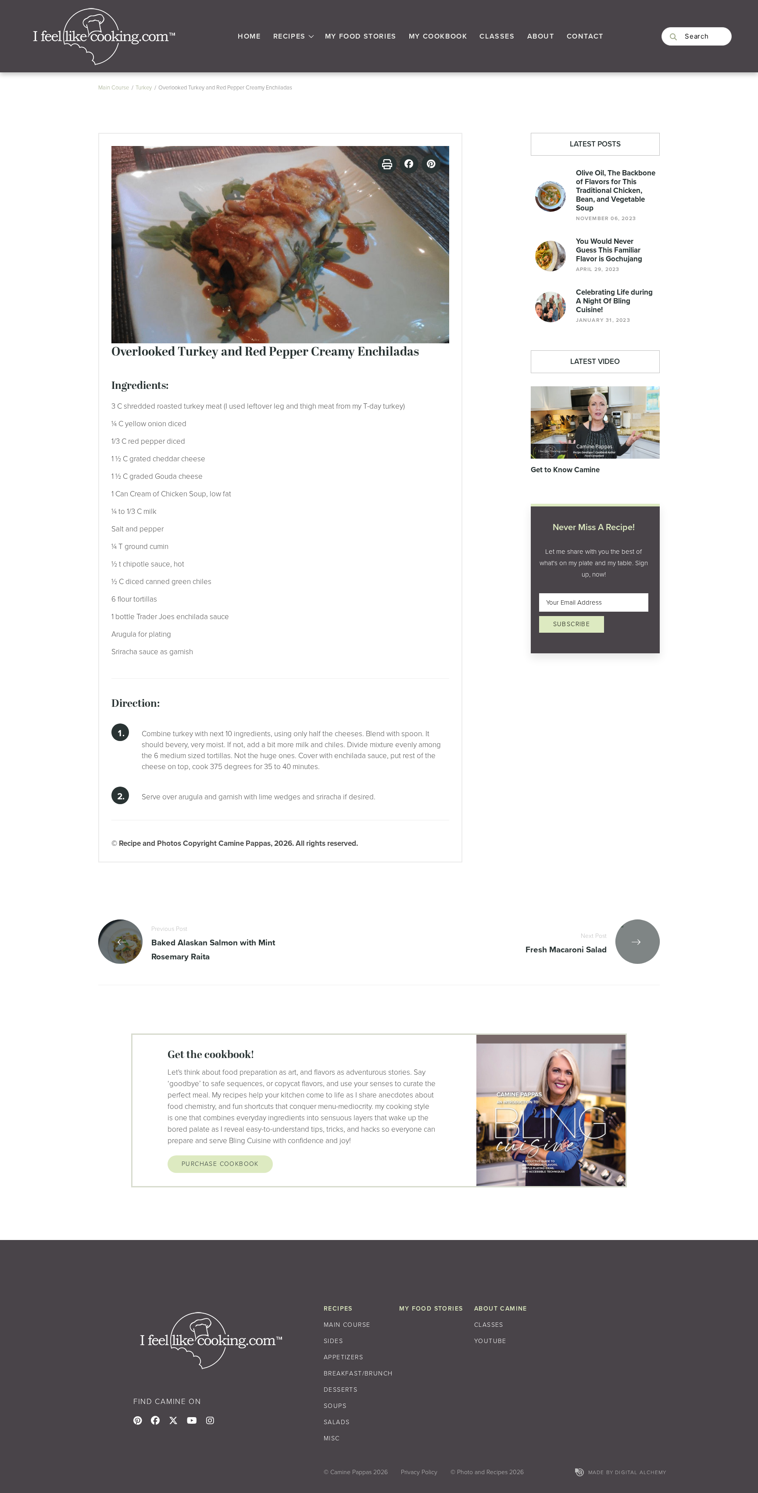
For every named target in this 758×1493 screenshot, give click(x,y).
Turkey (144, 87)
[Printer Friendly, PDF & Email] (387, 164)
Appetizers (343, 1357)
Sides (333, 1341)
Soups (335, 1406)
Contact (585, 36)
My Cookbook (438, 36)
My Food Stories (361, 36)
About (540, 36)
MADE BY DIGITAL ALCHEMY (627, 1472)
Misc (332, 1438)
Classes (497, 36)
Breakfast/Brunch (358, 1373)
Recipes (289, 36)
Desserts (341, 1389)
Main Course (113, 87)
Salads (337, 1422)
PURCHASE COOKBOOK (220, 1164)
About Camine (500, 1308)
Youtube (490, 1341)
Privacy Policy (419, 1472)
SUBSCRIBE (571, 624)
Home (249, 36)
